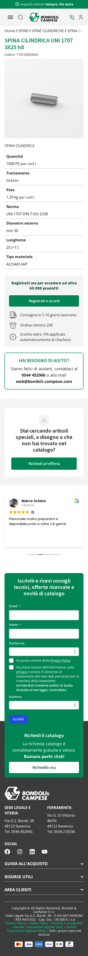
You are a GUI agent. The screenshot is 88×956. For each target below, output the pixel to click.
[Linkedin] (32, 851)
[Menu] (10, 17)
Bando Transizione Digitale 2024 (41, 929)
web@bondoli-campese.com (44, 381)
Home (10, 30)
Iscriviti (18, 719)
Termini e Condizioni (67, 923)
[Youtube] (44, 851)
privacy (21, 672)
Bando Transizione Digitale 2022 (38, 927)
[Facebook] (7, 851)
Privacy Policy (61, 660)
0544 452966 (33, 375)
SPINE (23, 30)
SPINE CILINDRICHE (48, 30)
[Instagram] (20, 851)
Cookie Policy (38, 923)
